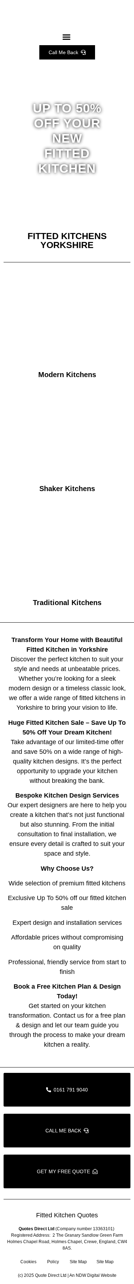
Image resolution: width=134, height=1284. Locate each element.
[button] (66, 36)
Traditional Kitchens (67, 603)
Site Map (78, 1261)
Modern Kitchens (67, 375)
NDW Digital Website (96, 1275)
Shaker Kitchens (67, 489)
